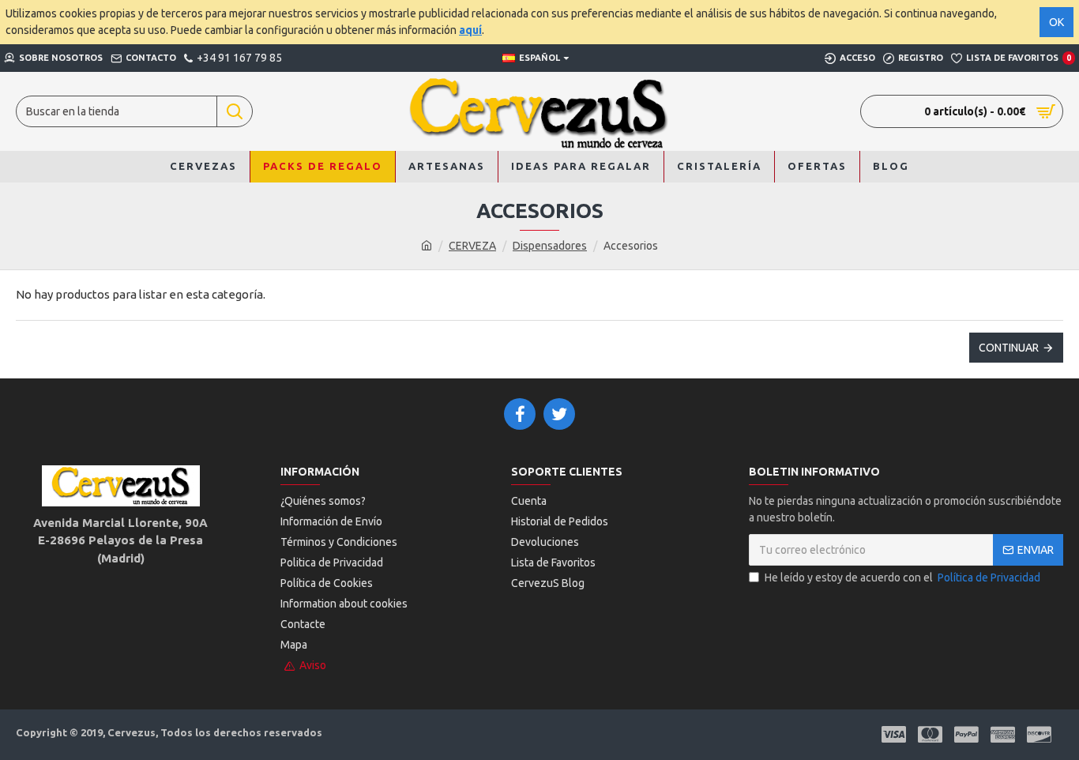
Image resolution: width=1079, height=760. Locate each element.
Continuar (1009, 347)
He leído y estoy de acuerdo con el (902, 577)
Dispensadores (550, 245)
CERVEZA (472, 245)
